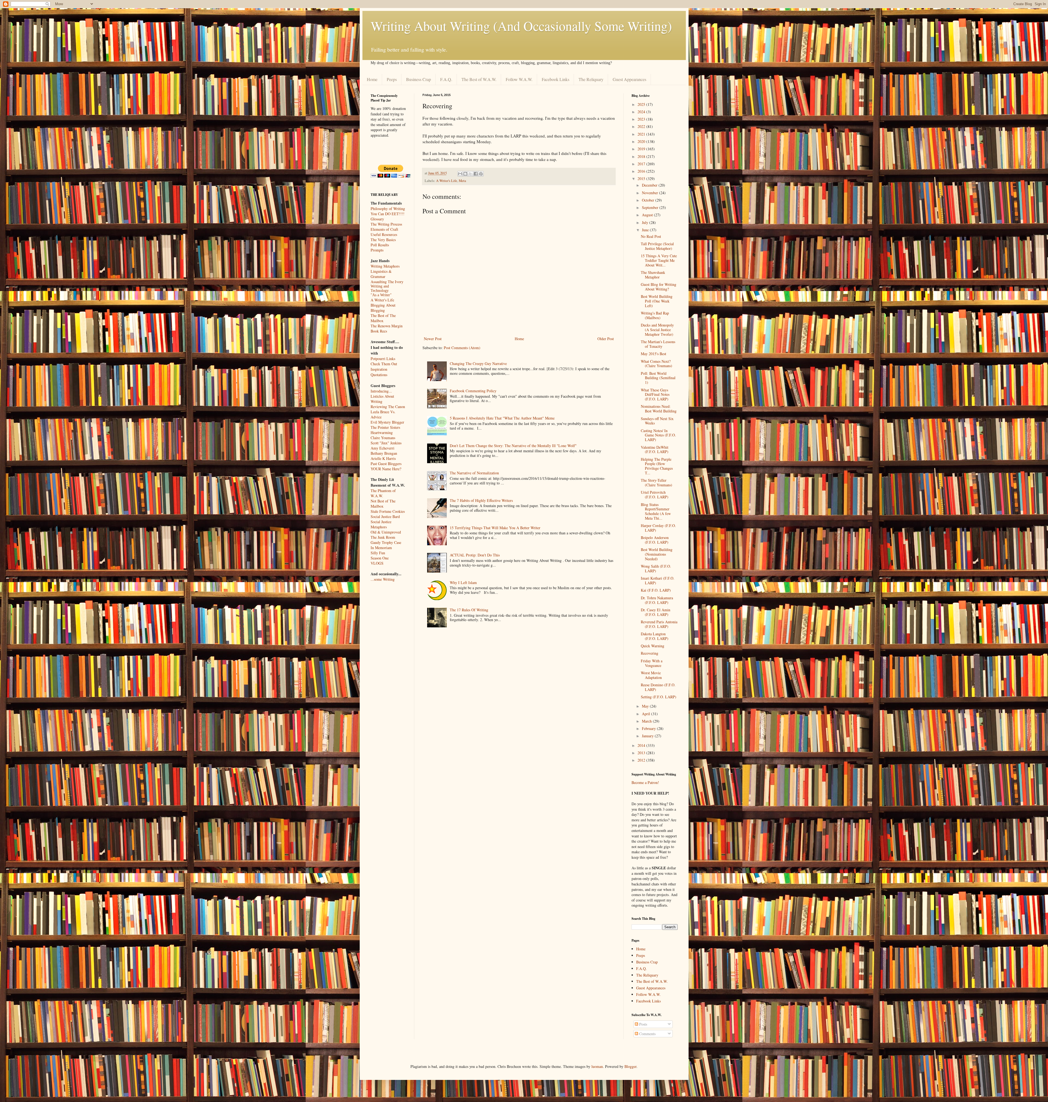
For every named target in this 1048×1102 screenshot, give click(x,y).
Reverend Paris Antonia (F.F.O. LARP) (659, 624)
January (648, 735)
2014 (642, 745)
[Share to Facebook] (475, 173)
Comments (647, 1033)
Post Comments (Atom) (462, 347)
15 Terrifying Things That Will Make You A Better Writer (495, 527)
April (646, 713)
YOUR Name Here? (386, 468)
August (648, 214)
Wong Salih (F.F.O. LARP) (656, 568)
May (646, 706)
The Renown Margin (387, 325)
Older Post (605, 338)
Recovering (649, 653)
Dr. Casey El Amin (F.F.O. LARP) (655, 612)
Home (372, 79)
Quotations (379, 374)
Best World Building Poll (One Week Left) (656, 301)
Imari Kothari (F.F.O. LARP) (657, 580)
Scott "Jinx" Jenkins (386, 442)
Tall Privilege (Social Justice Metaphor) (657, 246)
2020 (642, 141)
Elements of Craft (384, 229)
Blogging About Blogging (383, 308)
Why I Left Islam (463, 582)
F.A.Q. (446, 79)
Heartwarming (382, 432)
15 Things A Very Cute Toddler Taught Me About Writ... (659, 260)
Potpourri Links (383, 358)
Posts (642, 1024)
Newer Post (433, 338)
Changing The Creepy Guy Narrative (478, 363)
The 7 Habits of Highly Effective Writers (481, 500)
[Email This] (460, 173)
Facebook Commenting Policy (473, 390)
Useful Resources (384, 234)
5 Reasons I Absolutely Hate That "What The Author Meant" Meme (502, 418)
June (646, 229)
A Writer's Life (446, 180)
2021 (642, 134)
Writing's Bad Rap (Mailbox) (655, 315)
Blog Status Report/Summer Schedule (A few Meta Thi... (656, 511)
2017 (642, 163)
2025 (642, 104)
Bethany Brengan (384, 453)
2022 (642, 126)
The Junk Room (383, 537)
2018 (642, 156)
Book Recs (379, 331)
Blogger (630, 1066)
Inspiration (379, 369)
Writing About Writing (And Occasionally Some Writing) (521, 25)
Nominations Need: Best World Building (659, 409)
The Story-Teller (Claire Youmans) (656, 482)
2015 (642, 178)
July (645, 222)
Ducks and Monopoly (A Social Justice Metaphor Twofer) (657, 329)
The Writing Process (386, 224)
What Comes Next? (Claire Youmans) (656, 364)
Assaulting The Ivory (387, 281)
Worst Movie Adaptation (651, 675)
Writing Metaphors (385, 266)
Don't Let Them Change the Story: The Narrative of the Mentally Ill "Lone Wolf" (513, 445)
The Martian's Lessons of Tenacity (658, 344)
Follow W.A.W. (519, 79)
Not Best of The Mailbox (383, 503)
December (650, 185)
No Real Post (651, 236)
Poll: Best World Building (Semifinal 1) (658, 378)
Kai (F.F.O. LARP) (656, 590)
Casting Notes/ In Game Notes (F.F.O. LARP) (658, 435)
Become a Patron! (645, 782)
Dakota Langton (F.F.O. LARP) (654, 636)
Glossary (377, 218)
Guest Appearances (629, 79)
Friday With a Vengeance (651, 663)
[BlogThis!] (465, 173)
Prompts (377, 250)
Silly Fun (378, 552)
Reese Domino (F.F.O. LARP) (658, 687)
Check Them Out (384, 363)
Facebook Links (555, 79)
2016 (642, 171)
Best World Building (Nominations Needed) (656, 554)
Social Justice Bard (385, 516)
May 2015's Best (653, 353)
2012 (642, 760)
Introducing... (381, 391)
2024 (642, 111)
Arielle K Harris (383, 458)
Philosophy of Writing (388, 208)
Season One (380, 558)
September (650, 207)
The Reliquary (591, 79)
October (648, 200)
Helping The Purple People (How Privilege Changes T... (657, 466)
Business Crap (418, 79)
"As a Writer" (381, 295)
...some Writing (383, 579)
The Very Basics (383, 239)
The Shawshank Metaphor (653, 275)
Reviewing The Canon (388, 406)
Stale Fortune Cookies (388, 511)
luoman (597, 1066)
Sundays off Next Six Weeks (657, 421)
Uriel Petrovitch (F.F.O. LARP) (654, 494)
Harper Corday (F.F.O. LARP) (658, 528)
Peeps (392, 79)
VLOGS (377, 563)
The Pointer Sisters (385, 427)
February (649, 728)
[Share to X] (470, 173)
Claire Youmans (383, 437)
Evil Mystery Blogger (387, 422)
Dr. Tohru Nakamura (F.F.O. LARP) (657, 600)
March (647, 721)
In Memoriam (381, 547)
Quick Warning (652, 645)
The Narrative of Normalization (474, 472)
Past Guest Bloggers (386, 463)
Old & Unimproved (386, 532)
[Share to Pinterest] (481, 173)
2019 (642, 148)
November (650, 192)
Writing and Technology (380, 288)
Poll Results (380, 244)
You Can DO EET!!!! (387, 213)
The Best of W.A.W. (479, 79)
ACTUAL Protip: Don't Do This (475, 555)
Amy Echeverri (382, 448)
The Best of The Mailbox (383, 318)
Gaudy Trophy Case (386, 542)
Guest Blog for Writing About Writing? (658, 287)
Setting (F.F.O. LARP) (658, 696)
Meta (462, 180)
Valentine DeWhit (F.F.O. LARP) (654, 449)
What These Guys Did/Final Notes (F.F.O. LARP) (655, 394)
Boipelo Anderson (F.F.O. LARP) (655, 540)
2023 (642, 119)
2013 (642, 752)
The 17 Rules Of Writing (469, 609)
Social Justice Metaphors (381, 524)
